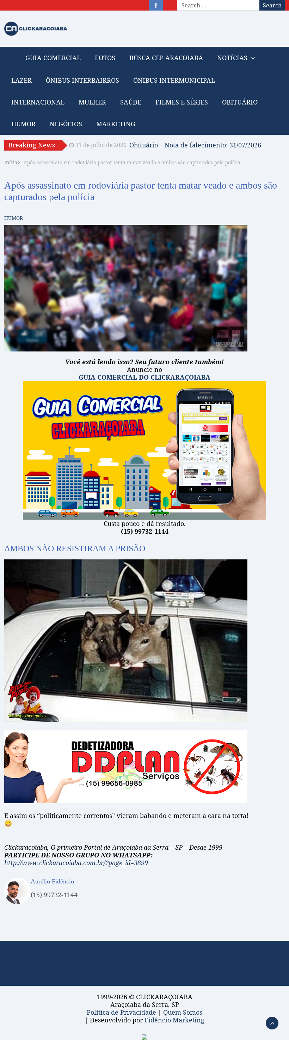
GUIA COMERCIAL (53, 57)
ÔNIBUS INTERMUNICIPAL (174, 80)
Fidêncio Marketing (174, 1020)
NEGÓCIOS (66, 124)
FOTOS (105, 57)
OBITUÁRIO (240, 102)
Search (272, 5)
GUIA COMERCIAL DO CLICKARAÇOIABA (144, 377)
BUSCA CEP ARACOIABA (166, 57)
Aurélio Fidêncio (52, 881)
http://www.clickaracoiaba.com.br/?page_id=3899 (76, 862)
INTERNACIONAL (37, 102)
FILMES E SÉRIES (181, 102)
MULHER (92, 102)
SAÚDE (130, 102)
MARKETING (115, 124)
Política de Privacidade (121, 1012)
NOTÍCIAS (232, 57)
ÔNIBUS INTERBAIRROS (82, 80)
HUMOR (23, 124)
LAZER (21, 80)
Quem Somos (182, 1012)
